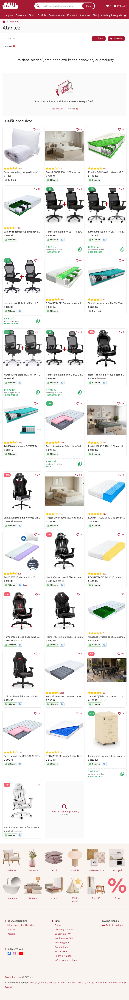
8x (104, 299)
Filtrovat (118, 38)
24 (122, 713)
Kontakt (12, 929)
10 (81, 534)
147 (80, 260)
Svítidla (42, 15)
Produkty (14, 21)
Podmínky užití (63, 956)
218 (122, 534)
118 (38, 403)
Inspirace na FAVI (64, 938)
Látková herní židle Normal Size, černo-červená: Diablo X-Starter (40, 696)
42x (104, 442)
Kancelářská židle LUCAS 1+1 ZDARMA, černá (29, 303)
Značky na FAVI (63, 934)
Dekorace (21, 15)
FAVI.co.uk (102, 982)
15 (81, 332)
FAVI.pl (43, 982)
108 (122, 654)
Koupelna (84, 15)
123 (80, 475)
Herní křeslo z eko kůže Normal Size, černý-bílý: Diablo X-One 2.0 (83, 577)
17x (104, 633)
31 (39, 189)
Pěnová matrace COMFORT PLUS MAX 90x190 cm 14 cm (77, 696)
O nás (58, 925)
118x (62, 442)
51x (19, 573)
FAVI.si (8, 987)
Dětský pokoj (75, 899)
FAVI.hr (72, 982)
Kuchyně (72, 15)
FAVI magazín (62, 942)
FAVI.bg (113, 982)
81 (81, 713)
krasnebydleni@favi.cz (23, 925)
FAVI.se (91, 982)
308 (38, 129)
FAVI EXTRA (61, 951)
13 (39, 654)
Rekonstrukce (57, 15)
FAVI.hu (62, 982)
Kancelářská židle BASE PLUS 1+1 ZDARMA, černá (73, 374)
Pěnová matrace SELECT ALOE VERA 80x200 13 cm (32, 756)
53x (19, 228)
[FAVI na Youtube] (21, 953)
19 (39, 713)
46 (122, 475)
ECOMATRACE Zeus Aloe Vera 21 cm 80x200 (70, 303)
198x (62, 299)
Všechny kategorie (111, 15)
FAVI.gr (123, 982)
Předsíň (96, 898)
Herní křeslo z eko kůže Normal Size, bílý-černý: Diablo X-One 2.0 (40, 827)
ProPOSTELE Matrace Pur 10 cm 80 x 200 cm (29, 577)
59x (104, 168)
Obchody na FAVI (64, 929)
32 (122, 129)
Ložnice (54, 898)
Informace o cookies (66, 960)
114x (20, 442)
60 (80, 654)
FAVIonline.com (13, 977)
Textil (32, 15)
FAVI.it (81, 982)
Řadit (100, 38)
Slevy (117, 898)
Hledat (88, 6)
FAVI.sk (34, 982)
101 (80, 129)
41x (104, 693)
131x (20, 752)
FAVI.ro (53, 982)
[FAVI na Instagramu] (14, 953)
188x (62, 693)
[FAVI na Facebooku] (9, 953)
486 (122, 403)
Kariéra (11, 934)
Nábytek (8, 15)
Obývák (97, 15)
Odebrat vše (57, 109)
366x (20, 168)
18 (123, 260)
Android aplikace (115, 925)
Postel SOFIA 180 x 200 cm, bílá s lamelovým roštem (75, 517)
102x (104, 573)
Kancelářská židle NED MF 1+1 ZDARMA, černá (29, 374)
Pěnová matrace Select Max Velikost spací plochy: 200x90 (78, 446)
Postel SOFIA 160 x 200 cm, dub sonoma (68, 172)
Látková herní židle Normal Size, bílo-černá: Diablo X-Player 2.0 (39, 517)
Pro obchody (61, 947)
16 (81, 403)
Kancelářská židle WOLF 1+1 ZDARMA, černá (70, 231)
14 (39, 260)
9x (61, 168)
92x (61, 752)
